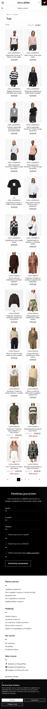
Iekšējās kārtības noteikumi (14, 601)
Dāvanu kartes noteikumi (13, 625)
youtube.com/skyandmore (16, 667)
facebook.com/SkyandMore (17, 664)
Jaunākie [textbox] (37, 25)
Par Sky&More (10, 643)
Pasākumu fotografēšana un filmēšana (18, 629)
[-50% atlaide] (14, 413)
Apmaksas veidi (10, 595)
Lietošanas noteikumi (12, 619)
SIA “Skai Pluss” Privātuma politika (16, 622)
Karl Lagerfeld (14, 53)
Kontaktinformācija (11, 649)
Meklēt (2, 8)
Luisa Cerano (14, 276)
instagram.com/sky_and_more (18, 670)
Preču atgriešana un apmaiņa (15, 598)
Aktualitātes (9, 646)
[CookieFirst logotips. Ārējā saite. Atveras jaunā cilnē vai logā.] (2, 683)
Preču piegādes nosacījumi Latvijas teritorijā (20, 592)
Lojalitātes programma (13, 589)
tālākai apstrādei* (33, 553)
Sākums (8, 14)
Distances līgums (11, 616)
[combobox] (38, 25)
